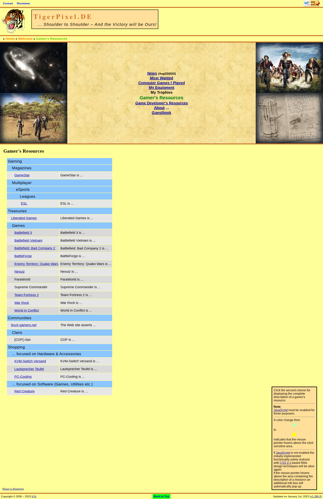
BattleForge (23, 256)
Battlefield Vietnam (28, 240)
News (152, 73)
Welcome (25, 39)
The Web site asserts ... (78, 325)
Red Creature (24, 391)
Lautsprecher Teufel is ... (78, 369)
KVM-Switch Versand (30, 361)
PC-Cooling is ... (72, 377)
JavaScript (281, 410)
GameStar (22, 175)
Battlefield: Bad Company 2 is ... (84, 248)
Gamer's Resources (51, 39)
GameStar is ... (71, 175)
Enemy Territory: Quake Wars (36, 264)
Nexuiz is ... (69, 271)
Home (10, 39)
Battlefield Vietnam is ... (78, 240)
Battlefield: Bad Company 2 (34, 248)
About (159, 108)
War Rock (21, 303)
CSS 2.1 (285, 462)
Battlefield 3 (23, 233)
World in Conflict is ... (76, 310)
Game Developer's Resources (161, 103)
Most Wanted (161, 78)
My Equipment (161, 87)
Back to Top (161, 496)
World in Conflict (26, 310)
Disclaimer (23, 3)
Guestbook (161, 113)
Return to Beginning (13, 489)
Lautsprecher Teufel (29, 369)
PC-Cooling (23, 377)
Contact (8, 3)
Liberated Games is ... (76, 218)
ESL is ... (67, 203)
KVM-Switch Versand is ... (79, 361)
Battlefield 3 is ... (72, 233)
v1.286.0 (316, 496)
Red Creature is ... (74, 391)
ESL (24, 203)
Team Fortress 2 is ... (76, 295)
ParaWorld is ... (71, 279)
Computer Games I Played (161, 83)
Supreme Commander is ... (80, 287)
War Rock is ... (71, 303)
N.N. (34, 496)
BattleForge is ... (72, 256)
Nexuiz (19, 271)
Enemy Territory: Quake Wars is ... (85, 264)
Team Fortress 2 (26, 295)
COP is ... (67, 340)
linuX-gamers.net (23, 325)
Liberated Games (24, 218)
